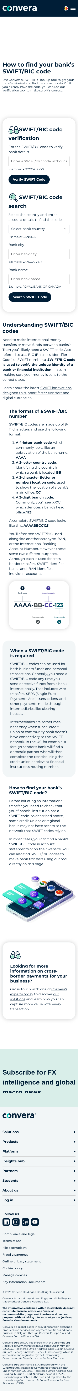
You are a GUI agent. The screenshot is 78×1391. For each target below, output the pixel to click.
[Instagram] (16, 1222)
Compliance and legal (18, 1234)
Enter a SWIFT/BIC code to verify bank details (36, 149)
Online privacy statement (21, 1261)
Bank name (18, 270)
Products (10, 1142)
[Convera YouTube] (35, 1222)
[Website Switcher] (66, 8)
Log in (7, 1200)
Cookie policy (12, 1268)
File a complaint (14, 1248)
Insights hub (13, 1161)
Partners (10, 1171)
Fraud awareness (15, 1254)
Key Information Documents (23, 1282)
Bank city (16, 245)
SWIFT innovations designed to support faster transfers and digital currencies (37, 393)
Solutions (10, 1132)
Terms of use (11, 1241)
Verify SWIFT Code (29, 179)
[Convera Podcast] (25, 1222)
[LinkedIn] (6, 1222)
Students (10, 1181)
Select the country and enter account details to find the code (35, 217)
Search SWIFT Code (30, 297)
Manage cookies (14, 1275)
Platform (10, 1151)
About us (10, 1190)
